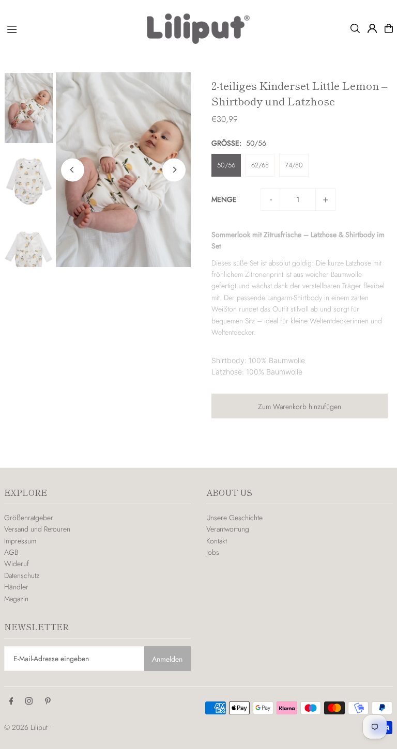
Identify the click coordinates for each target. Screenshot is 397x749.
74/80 (294, 165)
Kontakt (216, 541)
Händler (16, 587)
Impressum (20, 541)
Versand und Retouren (37, 529)
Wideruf (16, 563)
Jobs (212, 552)
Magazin (16, 599)
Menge (224, 199)
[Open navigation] (72, 27)
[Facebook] (11, 701)
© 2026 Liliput (27, 727)
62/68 (260, 165)
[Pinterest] (48, 701)
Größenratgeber (28, 517)
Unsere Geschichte (234, 517)
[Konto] (372, 28)
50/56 (226, 165)
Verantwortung (227, 529)
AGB (11, 552)
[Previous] (72, 169)
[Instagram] (29, 701)
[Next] (174, 169)
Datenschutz (21, 575)
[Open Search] (355, 28)
